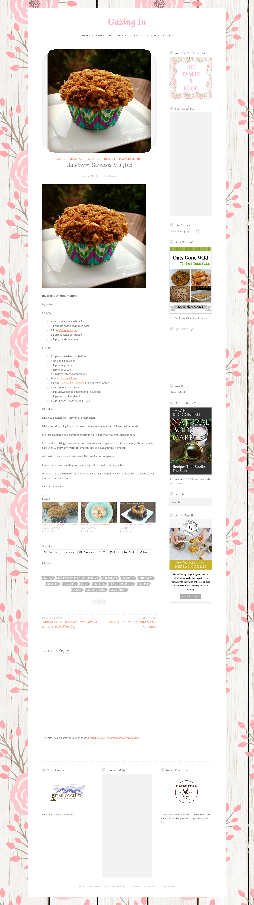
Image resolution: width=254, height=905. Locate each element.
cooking (94, 159)
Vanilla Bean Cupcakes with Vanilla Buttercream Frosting (69, 623)
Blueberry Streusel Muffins (78, 578)
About (121, 35)
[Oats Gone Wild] (191, 280)
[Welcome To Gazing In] (191, 78)
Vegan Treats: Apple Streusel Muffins (59, 524)
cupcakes (146, 578)
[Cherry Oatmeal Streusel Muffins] (138, 512)
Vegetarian (118, 589)
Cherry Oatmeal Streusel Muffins (136, 524)
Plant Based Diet (131, 159)
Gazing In (127, 21)
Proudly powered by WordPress (101, 886)
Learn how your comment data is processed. (113, 737)
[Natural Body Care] (191, 441)
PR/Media (102, 35)
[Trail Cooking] (67, 792)
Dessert (109, 159)
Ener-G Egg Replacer (71, 382)
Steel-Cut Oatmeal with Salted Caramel (133, 623)
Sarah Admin (111, 175)
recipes (144, 584)
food (85, 584)
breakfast (76, 159)
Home (86, 35)
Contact (139, 35)
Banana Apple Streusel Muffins (95, 524)
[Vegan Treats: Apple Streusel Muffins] (60, 512)
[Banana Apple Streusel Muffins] (98, 512)
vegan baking (96, 589)
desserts (70, 584)
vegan (77, 589)
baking (60, 159)
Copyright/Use (161, 35)
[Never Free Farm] (186, 792)
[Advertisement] (191, 164)
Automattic (166, 886)
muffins (99, 584)
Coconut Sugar (68, 330)
